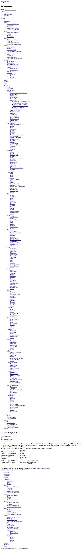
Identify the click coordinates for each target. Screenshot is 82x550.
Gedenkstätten (13, 241)
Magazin (6, 60)
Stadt (11, 234)
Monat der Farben (14, 111)
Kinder (12, 153)
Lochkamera (13, 387)
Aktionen (9, 91)
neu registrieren (47, 468)
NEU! (8, 87)
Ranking (9, 35)
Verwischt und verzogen (16, 379)
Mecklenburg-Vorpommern (17, 134)
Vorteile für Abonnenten (13, 64)
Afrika (12, 258)
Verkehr (12, 356)
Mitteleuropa (13, 254)
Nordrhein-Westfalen (15, 137)
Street (8, 339)
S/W (11, 326)
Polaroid (12, 325)
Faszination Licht (14, 117)
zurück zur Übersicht (6, 436)
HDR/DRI (13, 366)
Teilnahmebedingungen (13, 28)
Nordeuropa (13, 248)
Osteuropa (12, 250)
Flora (8, 215)
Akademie (6, 81)
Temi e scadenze (11, 47)
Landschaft (10, 172)
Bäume (12, 218)
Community (7, 21)
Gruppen (12, 159)
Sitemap (6, 477)
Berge (11, 173)
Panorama (9, 329)
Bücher (6, 80)
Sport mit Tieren (14, 283)
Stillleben (9, 307)
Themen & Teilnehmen (13, 24)
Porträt (12, 152)
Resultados (10, 55)
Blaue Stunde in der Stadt (16, 358)
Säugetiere (13, 196)
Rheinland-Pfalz (14, 139)
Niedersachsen (14, 136)
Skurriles (12, 304)
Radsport (12, 274)
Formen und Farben (15, 375)
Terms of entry (10, 37)
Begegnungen (13, 162)
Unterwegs (13, 160)
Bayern (12, 126)
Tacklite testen (13, 114)
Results (9, 34)
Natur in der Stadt (14, 359)
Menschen (9, 150)
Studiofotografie (14, 155)
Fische (12, 198)
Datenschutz (7, 474)
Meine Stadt (13, 355)
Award (5, 22)
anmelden (37, 468)
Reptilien (12, 201)
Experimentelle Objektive (16, 389)
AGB (11, 78)
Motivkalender (14, 120)
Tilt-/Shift (12, 388)
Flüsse (11, 176)
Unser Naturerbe (11, 123)
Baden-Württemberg (15, 124)
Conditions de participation (14, 44)
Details (12, 206)
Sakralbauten (13, 231)
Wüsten (12, 178)
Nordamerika (13, 255)
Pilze (11, 222)
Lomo (11, 322)
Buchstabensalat (14, 97)
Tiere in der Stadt (14, 211)
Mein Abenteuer (14, 116)
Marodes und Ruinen (15, 240)
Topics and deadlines (12, 32)
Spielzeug (12, 300)
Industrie (12, 235)
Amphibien (13, 202)
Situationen (13, 343)
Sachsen (12, 142)
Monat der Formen (15, 110)
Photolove (12, 113)
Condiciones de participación (14, 58)
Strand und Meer (14, 179)
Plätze (11, 333)
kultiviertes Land (14, 183)
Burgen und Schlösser (15, 232)
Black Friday (13, 98)
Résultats (9, 41)
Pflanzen (12, 398)
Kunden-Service (11, 423)
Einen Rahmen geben (18, 107)
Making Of (13, 408)
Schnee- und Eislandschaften (17, 186)
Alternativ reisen (14, 266)
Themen (9, 415)
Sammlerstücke (14, 313)
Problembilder (13, 365)
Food (11, 309)
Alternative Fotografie (12, 385)
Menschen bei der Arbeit (16, 168)
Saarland (12, 140)
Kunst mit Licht (14, 374)
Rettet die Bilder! (14, 319)
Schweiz (12, 149)
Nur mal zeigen (14, 404)
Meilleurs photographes (13, 42)
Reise (8, 247)
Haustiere (12, 204)
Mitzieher (12, 284)
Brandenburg (13, 129)
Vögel (11, 199)
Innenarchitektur (14, 238)
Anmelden (6, 15)
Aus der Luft (13, 188)
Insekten (12, 195)
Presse (11, 76)
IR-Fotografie (13, 392)
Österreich (12, 147)
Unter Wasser (10, 395)
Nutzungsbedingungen (12, 427)
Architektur (10, 230)
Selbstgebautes (14, 407)
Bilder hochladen (8, 14)
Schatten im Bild (17, 109)
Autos (11, 293)
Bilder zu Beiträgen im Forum (17, 405)
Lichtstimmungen (14, 353)
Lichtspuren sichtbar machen (20, 106)
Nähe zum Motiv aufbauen (20, 103)
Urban (8, 351)
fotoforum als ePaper (12, 65)
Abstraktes (9, 371)
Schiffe (12, 296)
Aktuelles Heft (10, 61)
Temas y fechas (11, 54)
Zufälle (12, 348)
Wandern (12, 281)
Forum (5, 414)
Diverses (9, 402)
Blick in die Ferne (14, 335)
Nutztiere (12, 205)
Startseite (3, 470)
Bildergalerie (7, 85)
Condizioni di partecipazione (14, 51)
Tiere (8, 194)
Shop (5, 83)
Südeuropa (13, 251)
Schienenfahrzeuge (15, 294)
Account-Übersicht (12, 424)
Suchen (3, 9)
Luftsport (12, 279)
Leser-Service (13, 68)
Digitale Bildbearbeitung (13, 362)
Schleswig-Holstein (15, 145)
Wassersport (13, 273)
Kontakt (12, 77)
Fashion (12, 156)
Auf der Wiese (14, 219)
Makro (12, 208)
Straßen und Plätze (15, 243)
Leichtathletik (13, 271)
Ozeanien (12, 263)
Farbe (11, 320)
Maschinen (13, 297)
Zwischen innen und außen (20, 104)
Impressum (6, 472)
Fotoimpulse (13, 100)
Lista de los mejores (12, 57)
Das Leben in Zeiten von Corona (18, 93)
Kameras (12, 303)
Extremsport (13, 286)
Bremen (12, 130)
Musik (11, 166)
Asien (11, 260)
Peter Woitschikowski (6, 439)
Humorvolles (13, 345)
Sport (8, 268)
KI (7, 413)
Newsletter (9, 71)
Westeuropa (13, 253)
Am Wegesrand (14, 217)
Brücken (12, 237)
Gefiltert (12, 391)
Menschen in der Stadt (16, 352)
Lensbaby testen (14, 121)
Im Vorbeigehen (14, 342)
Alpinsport (13, 280)
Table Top (12, 310)
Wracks (12, 400)
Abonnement (10, 63)
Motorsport (13, 276)
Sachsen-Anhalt (14, 143)
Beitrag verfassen (11, 417)
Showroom (10, 88)
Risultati (9, 48)
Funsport (12, 277)
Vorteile (6, 428)
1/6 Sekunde (13, 96)
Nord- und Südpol (14, 264)
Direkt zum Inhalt (5, 1)
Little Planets (13, 336)
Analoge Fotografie (12, 317)
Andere (12, 170)
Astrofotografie (14, 191)
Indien (11, 261)
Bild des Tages (10, 90)
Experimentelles (14, 169)
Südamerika (13, 257)
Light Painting (13, 372)
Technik (9, 290)
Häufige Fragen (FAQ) (13, 29)
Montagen (12, 364)
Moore (12, 182)
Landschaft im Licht (15, 185)
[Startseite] (3, 18)
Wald (11, 181)
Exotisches (13, 225)
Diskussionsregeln (11, 418)
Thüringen (13, 146)
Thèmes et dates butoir (12, 40)
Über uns (12, 74)
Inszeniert (12, 163)
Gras (11, 221)
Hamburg (12, 132)
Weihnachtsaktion (14, 119)
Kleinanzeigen (14, 70)
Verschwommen (14, 378)
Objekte (12, 312)
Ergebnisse (10, 25)
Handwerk (13, 165)
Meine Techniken (14, 368)
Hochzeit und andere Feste (17, 157)
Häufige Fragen (11, 425)
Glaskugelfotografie (15, 382)
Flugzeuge (13, 291)
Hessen (12, 133)
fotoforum (9, 73)
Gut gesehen (13, 346)
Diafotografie (13, 323)
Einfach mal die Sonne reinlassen (21, 101)
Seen (11, 175)
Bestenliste (9, 27)
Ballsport (12, 270)
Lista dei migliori (11, 50)
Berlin (11, 127)
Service (9, 67)
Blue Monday (13, 94)
